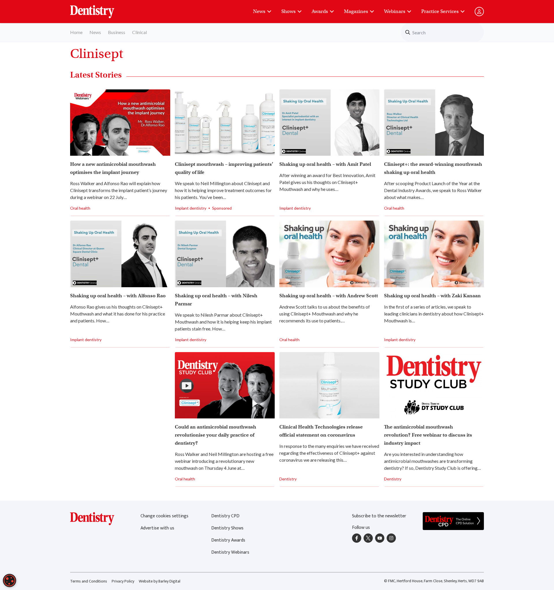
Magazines (356, 11)
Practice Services (439, 11)
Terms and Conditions (88, 581)
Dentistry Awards (228, 540)
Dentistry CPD (225, 516)
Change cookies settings (164, 516)
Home (76, 32)
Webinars (394, 11)
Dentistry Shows (227, 528)
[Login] (479, 11)
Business (116, 32)
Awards (320, 11)
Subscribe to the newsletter (379, 516)
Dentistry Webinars (230, 552)
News (259, 11)
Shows (288, 11)
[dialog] (9, 580)
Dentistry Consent (99, 8)
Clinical (139, 32)
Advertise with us (157, 528)
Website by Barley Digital (159, 581)
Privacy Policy (123, 581)
